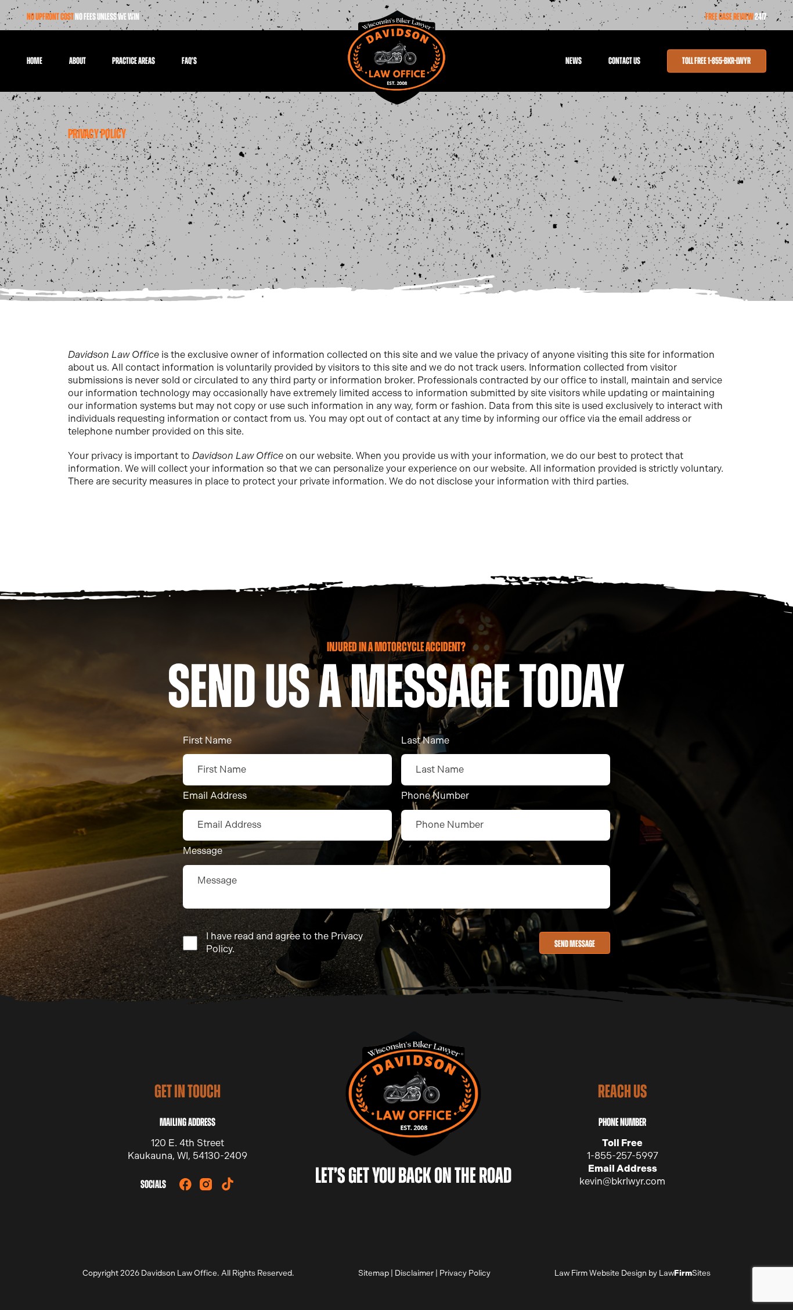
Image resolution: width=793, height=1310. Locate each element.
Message (202, 850)
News (573, 60)
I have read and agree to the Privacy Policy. (284, 942)
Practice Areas (133, 60)
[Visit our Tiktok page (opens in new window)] (228, 1184)
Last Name (425, 740)
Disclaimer (414, 1272)
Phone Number (435, 795)
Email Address (215, 795)
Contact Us (624, 60)
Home (34, 60)
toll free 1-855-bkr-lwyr (716, 61)
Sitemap (373, 1272)
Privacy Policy (465, 1272)
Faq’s (189, 60)
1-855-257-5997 (622, 1155)
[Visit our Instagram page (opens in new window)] (206, 1184)
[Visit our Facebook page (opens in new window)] (185, 1184)
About (77, 60)
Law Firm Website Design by (605, 1272)
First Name (207, 740)
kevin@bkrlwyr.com (622, 1181)
